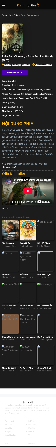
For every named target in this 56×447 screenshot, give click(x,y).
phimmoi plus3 (9, 167)
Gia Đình (7, 65)
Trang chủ (6, 15)
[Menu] (3, 4)
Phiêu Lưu (26, 65)
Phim (16, 15)
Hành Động (16, 65)
